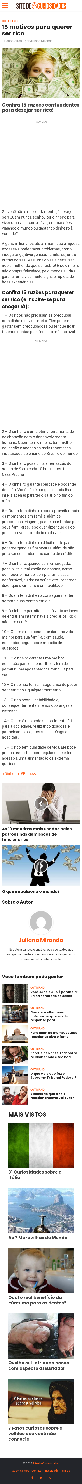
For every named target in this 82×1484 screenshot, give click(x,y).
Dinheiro (12, 773)
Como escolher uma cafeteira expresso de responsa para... (49, 1016)
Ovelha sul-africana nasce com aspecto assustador (38, 1365)
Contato (36, 1470)
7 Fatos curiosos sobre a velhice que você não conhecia (35, 1433)
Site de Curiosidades (46, 1463)
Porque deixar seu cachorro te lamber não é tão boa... (53, 1055)
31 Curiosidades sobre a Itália (35, 1175)
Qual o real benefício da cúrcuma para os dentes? (37, 1300)
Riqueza (30, 773)
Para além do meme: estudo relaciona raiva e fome (53, 1034)
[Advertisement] (41, 166)
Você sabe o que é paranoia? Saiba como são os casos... (54, 994)
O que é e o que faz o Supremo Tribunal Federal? (53, 1075)
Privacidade (51, 1470)
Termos (65, 1470)
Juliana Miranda (41, 41)
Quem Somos (20, 1470)
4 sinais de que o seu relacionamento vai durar (52, 1096)
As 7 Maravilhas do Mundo (37, 1237)
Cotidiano (10, 21)
